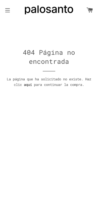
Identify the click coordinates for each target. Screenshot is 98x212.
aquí (28, 84)
